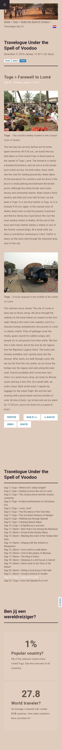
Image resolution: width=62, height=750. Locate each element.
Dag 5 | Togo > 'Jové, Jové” (18, 508)
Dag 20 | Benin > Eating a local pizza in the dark (27, 570)
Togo (23, 61)
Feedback (60, 602)
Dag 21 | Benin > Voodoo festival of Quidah (25, 573)
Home (7, 61)
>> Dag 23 (49, 417)
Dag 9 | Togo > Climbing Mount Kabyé (23, 522)
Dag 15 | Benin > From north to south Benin (25, 549)
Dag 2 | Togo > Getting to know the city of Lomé (28, 491)
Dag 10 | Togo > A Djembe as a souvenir (24, 525)
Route (24, 424)
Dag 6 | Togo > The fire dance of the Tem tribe (27, 511)
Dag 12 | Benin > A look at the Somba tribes (26, 532)
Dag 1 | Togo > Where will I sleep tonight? (25, 487)
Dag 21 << (32, 417)
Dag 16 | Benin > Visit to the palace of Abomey (27, 553)
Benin (15, 61)
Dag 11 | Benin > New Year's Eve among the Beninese (31, 529)
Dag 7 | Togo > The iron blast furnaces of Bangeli (28, 515)
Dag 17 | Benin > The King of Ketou (21, 556)
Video (10, 424)
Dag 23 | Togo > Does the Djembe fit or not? (26, 580)
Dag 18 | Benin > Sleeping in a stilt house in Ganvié (29, 560)
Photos (11, 417)
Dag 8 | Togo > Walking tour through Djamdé (26, 518)
